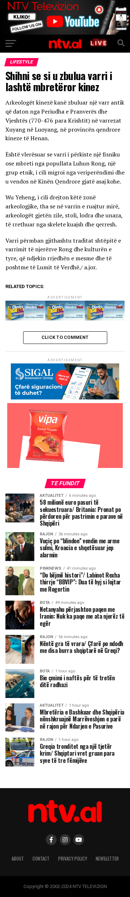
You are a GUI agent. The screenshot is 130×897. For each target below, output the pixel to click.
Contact (40, 858)
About (18, 858)
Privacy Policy (72, 858)
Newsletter (107, 858)
